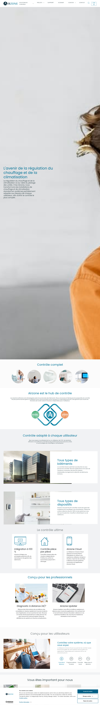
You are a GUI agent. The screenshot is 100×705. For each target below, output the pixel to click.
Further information (24, 702)
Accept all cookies (87, 691)
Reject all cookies (87, 701)
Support (51, 2)
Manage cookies (87, 696)
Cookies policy (23, 698)
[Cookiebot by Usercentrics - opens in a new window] (9, 702)
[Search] (89, 3)
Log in (94, 3)
